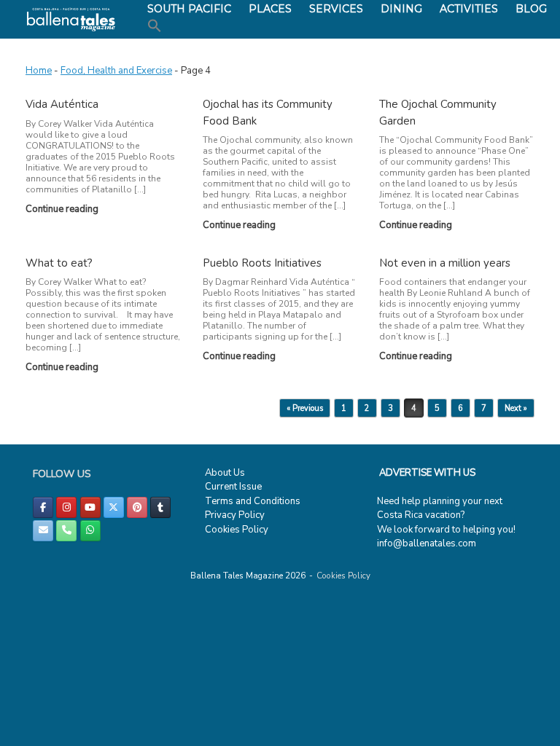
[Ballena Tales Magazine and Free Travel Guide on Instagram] (66, 507)
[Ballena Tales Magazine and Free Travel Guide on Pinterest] (137, 507)
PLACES (270, 8)
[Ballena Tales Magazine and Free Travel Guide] (71, 19)
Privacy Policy (235, 515)
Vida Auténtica (62, 104)
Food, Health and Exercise (116, 70)
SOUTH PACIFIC (189, 8)
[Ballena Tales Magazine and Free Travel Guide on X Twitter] (114, 507)
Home (39, 70)
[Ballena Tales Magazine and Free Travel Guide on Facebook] (43, 507)
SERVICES (336, 8)
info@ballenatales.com (426, 543)
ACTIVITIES (469, 8)
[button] (155, 26)
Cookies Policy (236, 529)
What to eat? (59, 263)
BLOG (531, 8)
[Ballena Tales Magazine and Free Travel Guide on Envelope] (43, 530)
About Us (225, 472)
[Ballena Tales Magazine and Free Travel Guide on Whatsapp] (90, 530)
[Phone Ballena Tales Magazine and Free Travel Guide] (66, 530)
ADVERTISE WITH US (427, 472)
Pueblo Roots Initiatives (262, 263)
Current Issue (233, 486)
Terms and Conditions (252, 501)
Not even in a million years (444, 263)
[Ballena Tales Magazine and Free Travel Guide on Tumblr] (160, 507)
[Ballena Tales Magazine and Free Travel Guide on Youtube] (90, 507)
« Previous (305, 408)
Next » (516, 408)
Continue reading (63, 209)
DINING (401, 8)
